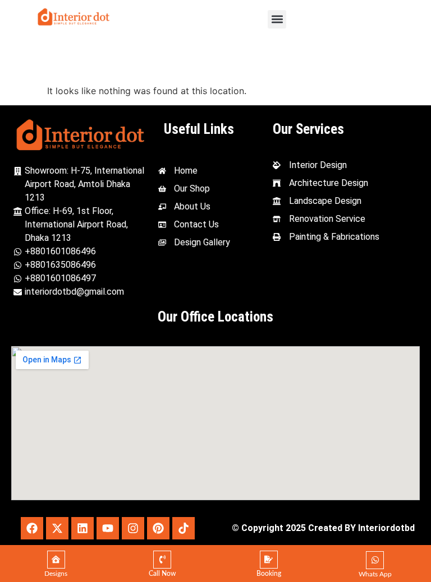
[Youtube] (108, 528)
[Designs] (56, 560)
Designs (55, 573)
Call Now (162, 573)
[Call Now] (162, 560)
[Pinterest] (158, 528)
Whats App (375, 574)
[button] (277, 19)
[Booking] (269, 560)
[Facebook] (32, 528)
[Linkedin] (82, 528)
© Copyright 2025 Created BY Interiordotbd (323, 528)
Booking (268, 573)
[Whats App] (375, 560)
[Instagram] (133, 528)
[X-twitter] (57, 528)
